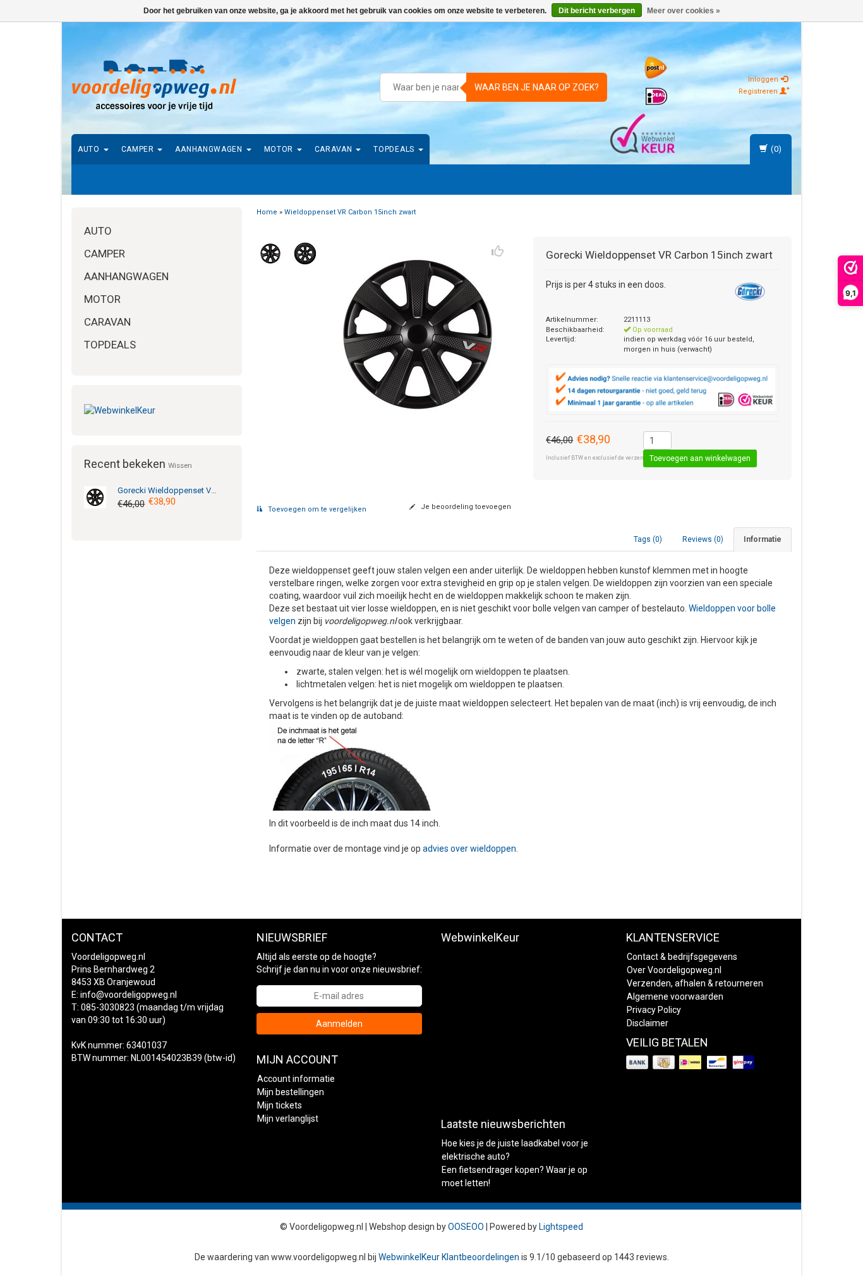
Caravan (335, 149)
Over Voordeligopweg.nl (674, 970)
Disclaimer (647, 1023)
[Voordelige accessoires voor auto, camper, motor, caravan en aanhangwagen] (154, 85)
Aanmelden (339, 1024)
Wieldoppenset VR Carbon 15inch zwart (205, 490)
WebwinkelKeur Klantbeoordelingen (448, 1257)
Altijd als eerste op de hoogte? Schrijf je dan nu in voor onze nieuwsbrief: (339, 963)
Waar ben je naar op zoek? (536, 87)
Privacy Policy (654, 1010)
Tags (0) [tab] (648, 539)
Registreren (759, 91)
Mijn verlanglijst (287, 1118)
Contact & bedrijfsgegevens (682, 957)
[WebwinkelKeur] (156, 410)
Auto (90, 149)
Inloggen (764, 79)
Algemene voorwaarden (675, 996)
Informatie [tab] (763, 539)
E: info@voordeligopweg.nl (124, 995)
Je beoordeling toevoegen (465, 507)
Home (266, 212)
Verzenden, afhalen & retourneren (695, 983)
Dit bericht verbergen (596, 10)
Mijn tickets (279, 1105)
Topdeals (394, 149)
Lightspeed (561, 1227)
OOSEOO (466, 1227)
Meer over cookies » (683, 10)
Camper (139, 149)
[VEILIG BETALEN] (691, 1063)
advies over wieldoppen (469, 849)
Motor (280, 149)
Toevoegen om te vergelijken (316, 509)
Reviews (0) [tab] (702, 539)
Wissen (180, 465)
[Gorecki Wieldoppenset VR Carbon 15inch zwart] (95, 496)
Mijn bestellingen (290, 1092)
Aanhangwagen (209, 149)
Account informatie (296, 1079)
